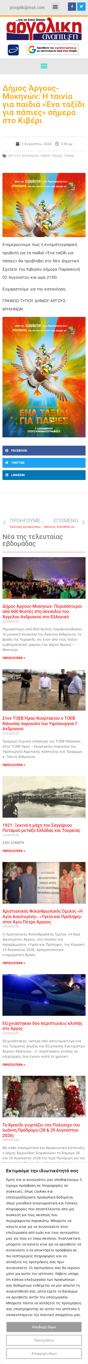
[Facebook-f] (72, 6)
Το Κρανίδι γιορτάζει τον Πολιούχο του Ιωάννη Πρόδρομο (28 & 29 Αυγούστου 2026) (41, 1130)
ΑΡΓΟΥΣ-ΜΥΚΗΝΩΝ (23, 156)
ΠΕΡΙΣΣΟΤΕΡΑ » (13, 658)
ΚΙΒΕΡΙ (45, 156)
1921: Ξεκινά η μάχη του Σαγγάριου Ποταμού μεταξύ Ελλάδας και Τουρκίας (41, 828)
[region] (44, 1263)
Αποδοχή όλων (44, 1327)
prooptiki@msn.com (27, 7)
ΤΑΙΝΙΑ (69, 156)
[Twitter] (81, 6)
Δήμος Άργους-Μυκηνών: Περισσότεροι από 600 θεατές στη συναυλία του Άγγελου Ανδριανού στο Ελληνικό (42, 611)
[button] (55, 6)
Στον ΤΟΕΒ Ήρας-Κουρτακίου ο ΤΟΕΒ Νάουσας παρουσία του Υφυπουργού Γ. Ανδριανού (40, 723)
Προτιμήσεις (44, 1340)
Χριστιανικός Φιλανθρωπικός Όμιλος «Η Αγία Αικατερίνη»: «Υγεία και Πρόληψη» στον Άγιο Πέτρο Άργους (42, 916)
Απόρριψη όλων (44, 1353)
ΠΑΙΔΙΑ (57, 156)
